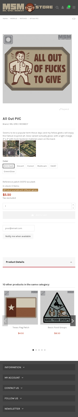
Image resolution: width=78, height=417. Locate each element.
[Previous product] (73, 19)
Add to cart (41, 215)
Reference (8, 182)
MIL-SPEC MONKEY (19, 124)
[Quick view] (21, 323)
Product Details (15, 261)
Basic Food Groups (57, 327)
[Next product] (74, 19)
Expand (65, 109)
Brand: (6, 124)
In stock (7, 186)
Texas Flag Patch (21, 327)
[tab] (39, 262)
